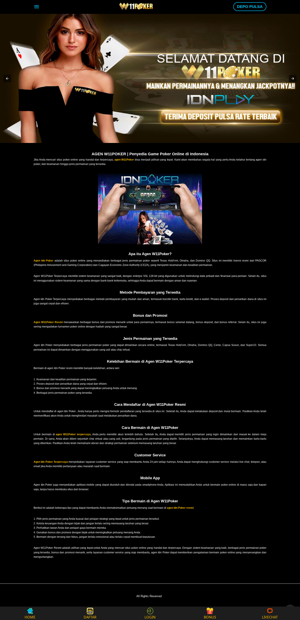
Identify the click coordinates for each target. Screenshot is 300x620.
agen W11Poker (124, 159)
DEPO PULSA (250, 6)
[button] (7, 78)
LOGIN (150, 617)
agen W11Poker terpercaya (73, 434)
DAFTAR (90, 617)
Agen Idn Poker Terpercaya (51, 461)
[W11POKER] (136, 6)
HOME (30, 617)
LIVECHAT (270, 617)
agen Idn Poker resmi (180, 507)
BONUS (210, 617)
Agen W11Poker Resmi (48, 322)
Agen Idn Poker (43, 260)
